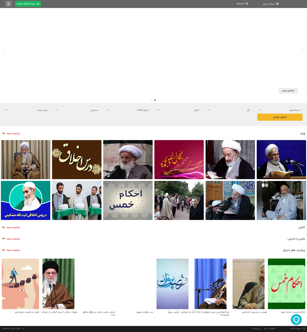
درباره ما (256, 328)
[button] (303, 50)
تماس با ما (270, 328)
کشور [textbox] (196, 110)
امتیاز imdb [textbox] (143, 110)
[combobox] (280, 110)
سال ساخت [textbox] (42, 110)
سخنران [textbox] (94, 110)
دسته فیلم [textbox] (295, 110)
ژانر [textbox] (248, 110)
